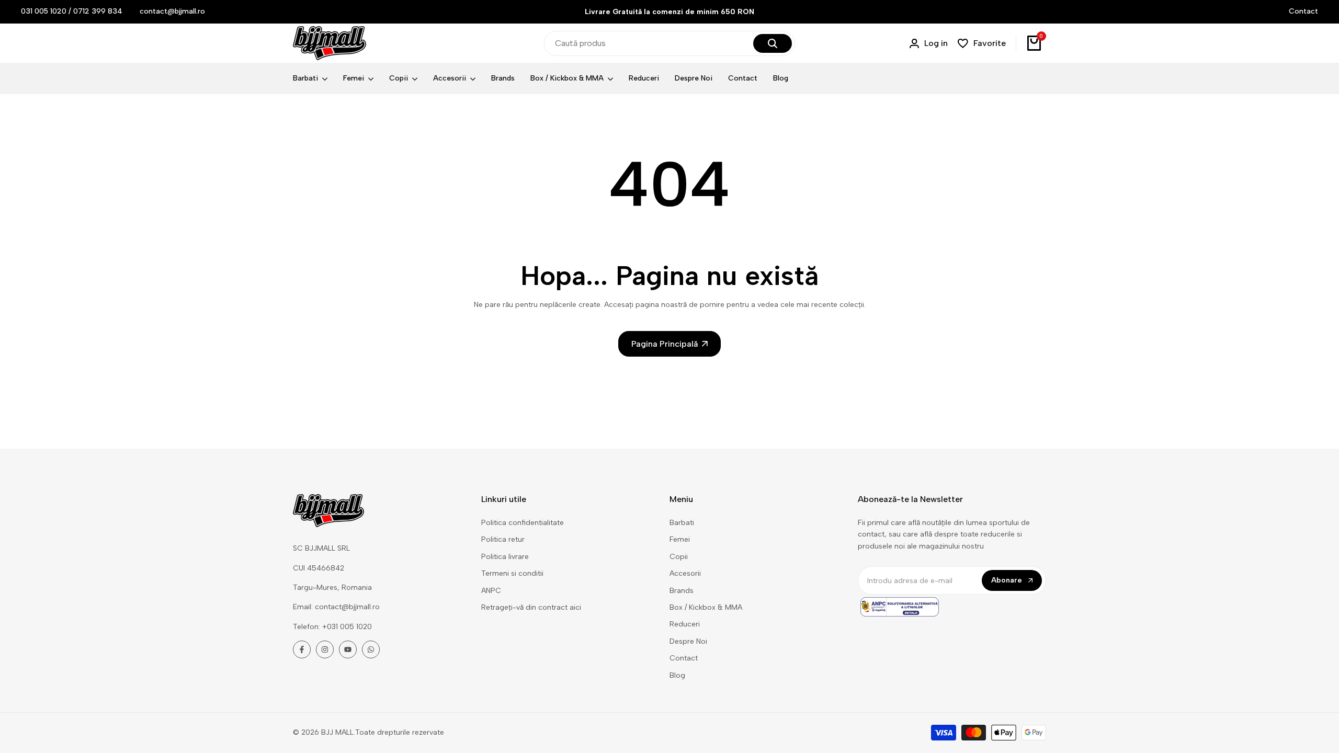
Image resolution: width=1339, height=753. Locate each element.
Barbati (682, 522)
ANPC (491, 590)
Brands (682, 590)
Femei (680, 539)
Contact (1303, 11)
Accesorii (685, 573)
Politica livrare (505, 556)
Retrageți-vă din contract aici (531, 607)
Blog (677, 675)
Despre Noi (688, 641)
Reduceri (685, 624)
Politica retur (503, 539)
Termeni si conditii (512, 573)
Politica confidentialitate (522, 522)
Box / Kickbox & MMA (706, 607)
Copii (679, 556)
